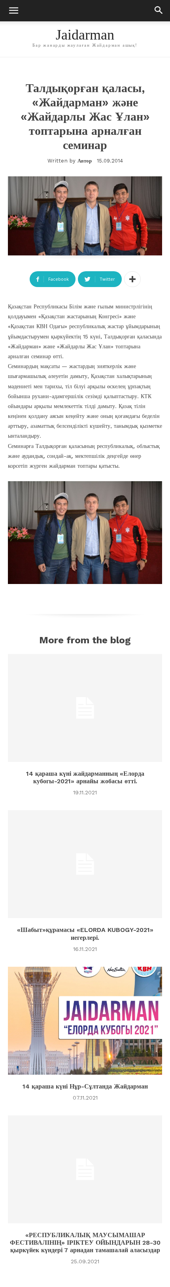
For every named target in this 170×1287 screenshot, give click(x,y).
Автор (84, 161)
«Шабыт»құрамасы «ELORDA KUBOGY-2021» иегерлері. (85, 933)
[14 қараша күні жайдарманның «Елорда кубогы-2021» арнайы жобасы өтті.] (85, 708)
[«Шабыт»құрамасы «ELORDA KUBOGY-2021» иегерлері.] (85, 864)
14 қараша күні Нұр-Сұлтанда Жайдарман (85, 1086)
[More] (132, 279)
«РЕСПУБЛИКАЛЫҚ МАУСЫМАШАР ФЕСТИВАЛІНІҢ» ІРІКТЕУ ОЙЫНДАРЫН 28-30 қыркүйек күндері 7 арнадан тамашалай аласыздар (85, 1242)
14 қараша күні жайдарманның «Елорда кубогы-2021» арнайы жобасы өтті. (85, 777)
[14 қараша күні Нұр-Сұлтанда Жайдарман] (85, 1021)
